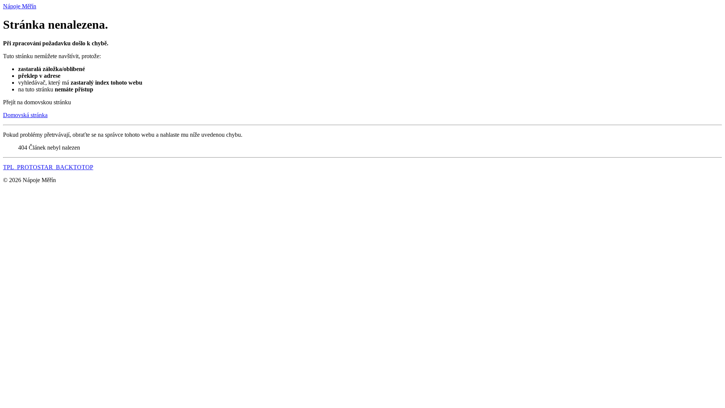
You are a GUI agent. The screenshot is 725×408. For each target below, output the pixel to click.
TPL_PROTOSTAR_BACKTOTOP (48, 167)
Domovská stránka (25, 115)
